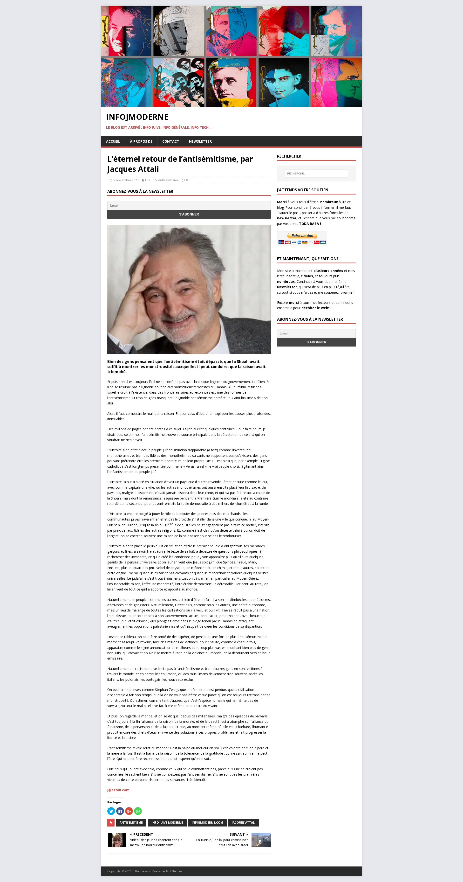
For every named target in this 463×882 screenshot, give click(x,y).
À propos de (141, 141)
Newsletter (200, 141)
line (147, 180)
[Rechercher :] (316, 173)
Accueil (113, 141)
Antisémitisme (168, 180)
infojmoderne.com (207, 822)
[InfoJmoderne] (231, 104)
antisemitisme (131, 822)
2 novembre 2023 (126, 180)
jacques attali (244, 822)
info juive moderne (167, 822)
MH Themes (174, 871)
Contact (170, 141)
